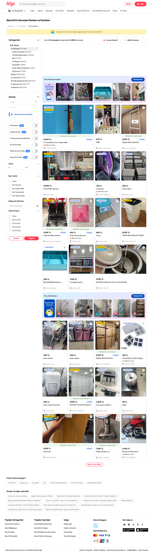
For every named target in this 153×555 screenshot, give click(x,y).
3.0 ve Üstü (16, 220)
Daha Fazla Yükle (94, 465)
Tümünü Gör (138, 79)
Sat (142, 4)
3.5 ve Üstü (16, 223)
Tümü (14, 181)
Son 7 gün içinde (18, 192)
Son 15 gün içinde (18, 196)
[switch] (35, 125)
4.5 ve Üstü (16, 231)
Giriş (128, 4)
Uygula (31, 238)
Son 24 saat (16, 185)
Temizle (16, 238)
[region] (94, 92)
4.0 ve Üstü (16, 227)
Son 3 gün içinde (18, 189)
